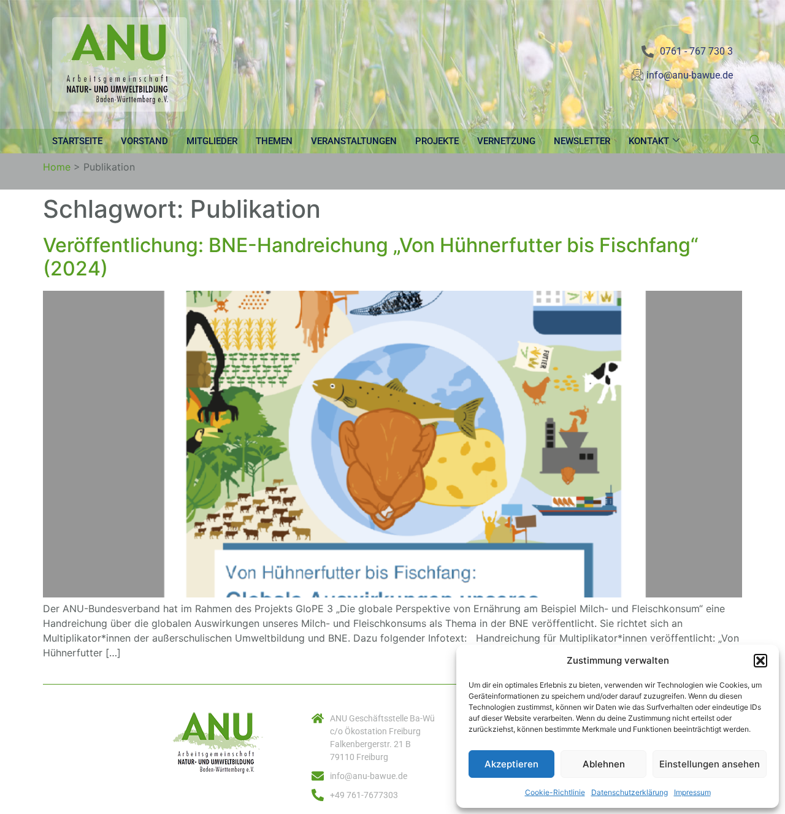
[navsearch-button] (755, 141)
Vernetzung (506, 141)
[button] (760, 661)
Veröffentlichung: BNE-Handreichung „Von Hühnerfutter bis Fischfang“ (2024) (371, 256)
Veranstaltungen (354, 141)
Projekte (437, 141)
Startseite (77, 141)
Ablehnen (604, 764)
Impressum (692, 792)
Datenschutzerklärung (629, 792)
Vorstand (144, 141)
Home (57, 167)
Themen (274, 141)
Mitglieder (211, 141)
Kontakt (649, 141)
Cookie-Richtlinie (555, 792)
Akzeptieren (511, 764)
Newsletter (582, 141)
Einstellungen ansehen (709, 764)
